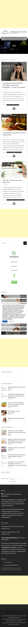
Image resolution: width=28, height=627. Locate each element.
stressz (11, 104)
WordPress (16, 624)
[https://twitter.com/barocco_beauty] (13, 376)
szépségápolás (18, 152)
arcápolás (9, 199)
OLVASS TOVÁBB (11, 108)
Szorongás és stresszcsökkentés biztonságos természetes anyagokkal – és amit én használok (14, 85)
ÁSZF (7, 621)
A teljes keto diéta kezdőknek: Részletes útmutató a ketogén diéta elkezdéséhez (16, 404)
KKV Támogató (18, 621)
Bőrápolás (5, 115)
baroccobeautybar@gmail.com (11, 565)
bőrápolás (9, 152)
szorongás (16, 104)
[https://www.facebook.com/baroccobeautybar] (3, 376)
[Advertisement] (14, 14)
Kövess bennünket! (13, 480)
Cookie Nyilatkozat (20, 619)
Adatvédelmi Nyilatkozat (9, 619)
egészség (22, 199)
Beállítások (11, 321)
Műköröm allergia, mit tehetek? (16, 418)
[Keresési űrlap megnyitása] (24, 38)
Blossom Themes (22, 622)
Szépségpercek (14, 63)
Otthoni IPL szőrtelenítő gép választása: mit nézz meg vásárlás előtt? (17, 432)
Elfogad (5, 321)
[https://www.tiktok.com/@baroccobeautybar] (21, 376)
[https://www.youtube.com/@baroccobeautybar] (10, 376)
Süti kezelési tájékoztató (7, 319)
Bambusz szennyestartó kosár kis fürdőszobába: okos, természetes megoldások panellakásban (16, 440)
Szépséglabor (6, 63)
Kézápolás (12, 163)
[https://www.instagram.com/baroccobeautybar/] (6, 376)
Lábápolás (18, 163)
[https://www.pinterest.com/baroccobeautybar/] (17, 376)
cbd (8, 104)
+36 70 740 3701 (7, 562)
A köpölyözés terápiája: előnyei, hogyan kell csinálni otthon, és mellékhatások (16, 395)
